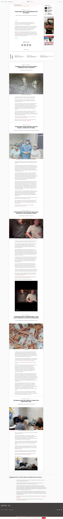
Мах (30, 120)
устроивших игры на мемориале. (22, 117)
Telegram (28, 120)
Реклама (2, 1)
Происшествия (27, 210)
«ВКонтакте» (25, 120)
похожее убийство (20, 450)
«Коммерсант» (24, 166)
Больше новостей (26, 49)
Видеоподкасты (10, 1)
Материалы (5, 1)
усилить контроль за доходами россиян (26, 362)
